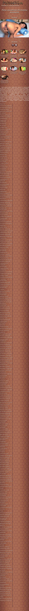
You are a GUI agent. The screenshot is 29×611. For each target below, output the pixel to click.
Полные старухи (5, 254)
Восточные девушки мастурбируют (13, 72)
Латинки (2, 140)
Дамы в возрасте (5, 150)
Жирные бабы (4, 326)
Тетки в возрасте (5, 284)
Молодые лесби (5, 307)
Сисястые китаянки (5, 541)
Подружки (3, 441)
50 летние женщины (6, 353)
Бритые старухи (4, 143)
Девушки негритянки (6, 236)
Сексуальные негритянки (4, 383)
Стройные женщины (6, 507)
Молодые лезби (4, 366)
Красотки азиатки (5, 591)
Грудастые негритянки (3, 208)
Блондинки (3, 182)
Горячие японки (4, 554)
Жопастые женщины (6, 328)
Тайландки (3, 543)
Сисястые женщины (6, 342)
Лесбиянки (3, 123)
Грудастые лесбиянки (3, 121)
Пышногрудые (4, 424)
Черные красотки (5, 234)
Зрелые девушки (5, 514)
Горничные (3, 238)
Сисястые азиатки (5, 593)
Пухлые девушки (5, 115)
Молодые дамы (4, 466)
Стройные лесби (5, 391)
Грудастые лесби (5, 242)
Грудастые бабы (5, 436)
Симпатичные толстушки (4, 504)
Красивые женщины (6, 497)
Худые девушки (4, 461)
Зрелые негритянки (5, 298)
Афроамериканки (5, 319)
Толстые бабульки (5, 221)
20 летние (3, 473)
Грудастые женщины (6, 240)
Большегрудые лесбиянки (4, 185)
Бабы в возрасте (5, 193)
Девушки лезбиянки (6, 172)
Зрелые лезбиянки (5, 352)
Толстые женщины (5, 397)
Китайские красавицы (6, 572)
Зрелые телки (4, 408)
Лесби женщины (5, 361)
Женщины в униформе (3, 519)
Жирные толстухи (5, 415)
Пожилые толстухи (5, 418)
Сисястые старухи (5, 177)
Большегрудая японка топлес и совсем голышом (4, 56)
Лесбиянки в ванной (6, 107)
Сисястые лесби (5, 308)
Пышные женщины (5, 147)
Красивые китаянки (5, 534)
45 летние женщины (6, 411)
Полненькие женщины (3, 421)
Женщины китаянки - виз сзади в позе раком (22, 56)
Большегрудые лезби (6, 357)
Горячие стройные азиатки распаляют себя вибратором (22, 64)
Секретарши (3, 118)
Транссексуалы (4, 516)
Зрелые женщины (5, 350)
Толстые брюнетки (5, 136)
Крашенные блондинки (3, 494)
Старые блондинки (5, 216)
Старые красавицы (5, 273)
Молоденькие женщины (4, 438)
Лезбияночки (4, 252)
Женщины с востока (6, 530)
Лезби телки (3, 158)
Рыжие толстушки (5, 116)
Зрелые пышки (4, 472)
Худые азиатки (4, 529)
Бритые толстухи (5, 229)
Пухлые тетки (4, 258)
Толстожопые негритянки (4, 286)
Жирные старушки (5, 129)
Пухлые (2, 379)
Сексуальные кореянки (4, 574)
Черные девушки (5, 202)
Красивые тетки (4, 175)
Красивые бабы (4, 462)
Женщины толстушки (6, 363)
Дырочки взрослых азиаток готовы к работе (22, 73)
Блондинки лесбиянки (3, 169)
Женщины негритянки (3, 304)
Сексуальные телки (5, 486)
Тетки (1, 511)
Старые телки (4, 275)
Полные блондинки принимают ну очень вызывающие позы (4, 81)
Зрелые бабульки (5, 314)
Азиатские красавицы (6, 550)
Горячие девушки (5, 521)
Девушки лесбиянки (6, 204)
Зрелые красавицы (5, 316)
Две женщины (4, 434)
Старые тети (3, 127)
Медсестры (3, 154)
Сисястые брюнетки (6, 387)
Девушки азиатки (5, 564)
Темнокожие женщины (3, 219)
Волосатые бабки (5, 312)
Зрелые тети (3, 318)
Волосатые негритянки (3, 293)
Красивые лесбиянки (6, 243)
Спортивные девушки (3, 449)
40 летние (3, 113)
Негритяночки (4, 213)
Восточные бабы (5, 579)
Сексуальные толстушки (4, 160)
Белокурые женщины (6, 195)
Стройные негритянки (3, 279)
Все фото (14, 17)
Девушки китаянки (5, 552)
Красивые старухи (5, 245)
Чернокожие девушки (6, 200)
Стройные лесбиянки (6, 277)
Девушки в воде (4, 459)
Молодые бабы (4, 464)
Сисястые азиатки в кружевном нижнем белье (13, 64)
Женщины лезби (5, 149)
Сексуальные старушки (4, 264)
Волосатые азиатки (5, 559)
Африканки (3, 191)
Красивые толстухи (5, 145)
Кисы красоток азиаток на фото (4, 64)
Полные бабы (4, 443)
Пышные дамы (4, 380)
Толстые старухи (5, 398)
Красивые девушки (5, 479)
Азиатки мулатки (5, 548)
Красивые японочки (6, 536)
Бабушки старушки (5, 355)
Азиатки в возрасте (5, 600)
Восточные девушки (6, 598)
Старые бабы (4, 163)
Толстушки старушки (6, 389)
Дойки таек (4, 72)
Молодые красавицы (6, 481)
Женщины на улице (6, 477)
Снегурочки (3, 156)
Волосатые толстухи (6, 402)
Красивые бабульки (6, 111)
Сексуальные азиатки (4, 556)
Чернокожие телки (5, 232)
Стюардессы (4, 167)
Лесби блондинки (5, 197)
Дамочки (2, 525)
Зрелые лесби (4, 296)
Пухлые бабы (4, 152)
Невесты (2, 332)
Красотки (2, 189)
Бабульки (3, 225)
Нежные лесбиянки (5, 370)
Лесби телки (3, 393)
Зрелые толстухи (5, 431)
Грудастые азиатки (5, 566)
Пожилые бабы (4, 109)
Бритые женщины (5, 432)
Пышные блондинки (6, 259)
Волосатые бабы (5, 291)
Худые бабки (4, 187)
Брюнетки (3, 198)
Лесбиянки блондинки (3, 249)
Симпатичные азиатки (4, 538)
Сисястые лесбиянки (6, 272)
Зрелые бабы (4, 406)
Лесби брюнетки (5, 174)
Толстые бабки (4, 310)
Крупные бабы (4, 247)
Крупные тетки (4, 499)
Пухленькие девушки (6, 337)
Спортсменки (4, 214)
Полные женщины (5, 468)
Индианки (3, 165)
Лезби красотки (4, 330)
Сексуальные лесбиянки (4, 133)
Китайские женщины (6, 568)
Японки (2, 545)
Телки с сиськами (5, 386)
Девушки (2, 325)
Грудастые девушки (6, 206)
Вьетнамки (3, 577)
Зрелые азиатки (4, 546)
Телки (1, 488)
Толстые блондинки (6, 223)
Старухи (2, 451)
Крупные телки (4, 417)
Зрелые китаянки (5, 561)
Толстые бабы (4, 429)
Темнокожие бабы (5, 282)
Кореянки (2, 532)
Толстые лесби (4, 490)
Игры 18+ (3, 104)
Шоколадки (3, 266)
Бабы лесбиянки (5, 138)
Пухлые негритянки (5, 256)
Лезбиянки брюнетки (6, 359)
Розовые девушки (5, 261)
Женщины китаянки (6, 589)
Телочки (2, 509)
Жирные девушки (5, 413)
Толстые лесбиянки (6, 346)
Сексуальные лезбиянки (4, 340)
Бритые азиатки (4, 563)
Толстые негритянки (6, 512)
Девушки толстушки (6, 302)
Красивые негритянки (6, 211)
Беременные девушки (4, 180)
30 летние (3, 125)
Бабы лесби (3, 227)
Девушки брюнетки (5, 475)
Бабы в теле (3, 492)
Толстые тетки (4, 453)
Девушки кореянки (5, 587)
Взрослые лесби (5, 404)
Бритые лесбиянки (5, 300)
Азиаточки (3, 582)
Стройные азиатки (5, 595)
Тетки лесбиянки (5, 344)
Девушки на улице (5, 523)
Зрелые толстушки (5, 409)
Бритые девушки (5, 457)
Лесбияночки (4, 364)
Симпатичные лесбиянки (4, 269)
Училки (2, 289)
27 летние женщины (6, 527)
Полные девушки (5, 336)
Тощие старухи (4, 400)
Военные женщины (5, 348)
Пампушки (3, 372)
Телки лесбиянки (5, 395)
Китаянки (2, 570)
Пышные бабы (4, 484)
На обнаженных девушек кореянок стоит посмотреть (13, 56)
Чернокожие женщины (3, 322)
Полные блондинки (5, 106)
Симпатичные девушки (4, 445)
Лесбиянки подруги (5, 374)
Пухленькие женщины (3, 376)
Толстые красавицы (6, 141)
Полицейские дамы (5, 334)
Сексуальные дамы (5, 470)
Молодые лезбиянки (6, 368)
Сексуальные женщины (4, 501)
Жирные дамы (4, 131)
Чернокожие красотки (6, 231)
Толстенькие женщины (3, 426)
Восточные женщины (6, 580)
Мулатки (2, 482)
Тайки (1, 597)
